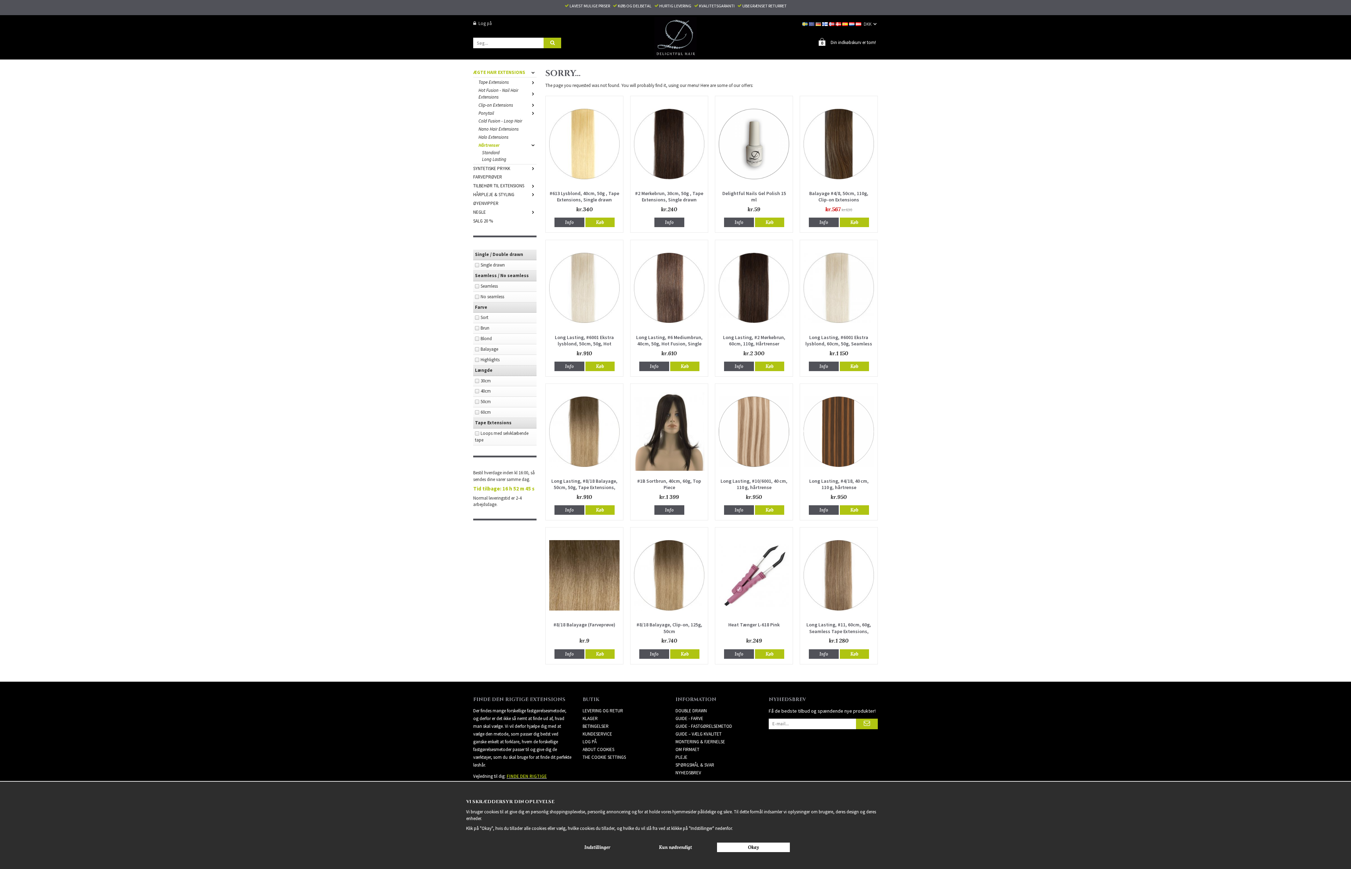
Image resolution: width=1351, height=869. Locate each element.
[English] (812, 23)
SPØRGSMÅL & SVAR (695, 765)
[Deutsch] (819, 23)
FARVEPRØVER (487, 177)
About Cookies (598, 749)
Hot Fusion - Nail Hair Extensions (498, 93)
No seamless (492, 297)
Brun (485, 328)
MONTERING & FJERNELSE (700, 742)
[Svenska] (805, 23)
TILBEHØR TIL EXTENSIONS (498, 186)
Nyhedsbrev (688, 773)
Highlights (490, 360)
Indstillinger (597, 847)
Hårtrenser (489, 145)
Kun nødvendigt (675, 847)
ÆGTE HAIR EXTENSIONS (499, 72)
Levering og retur (603, 711)
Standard (491, 153)
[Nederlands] (852, 23)
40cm (486, 391)
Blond (486, 339)
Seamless (489, 286)
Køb (600, 222)
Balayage (489, 349)
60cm (486, 412)
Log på (485, 23)
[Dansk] (839, 23)
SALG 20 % (483, 221)
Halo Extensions (493, 137)
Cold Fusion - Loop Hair (500, 121)
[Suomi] (825, 23)
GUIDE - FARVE (689, 718)
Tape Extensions (493, 82)
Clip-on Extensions (495, 105)
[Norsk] (832, 23)
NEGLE (479, 212)
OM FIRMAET (687, 749)
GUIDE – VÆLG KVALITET (699, 734)
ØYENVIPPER (486, 203)
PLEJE (681, 757)
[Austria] (859, 23)
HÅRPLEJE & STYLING (493, 195)
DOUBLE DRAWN (691, 711)
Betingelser (596, 726)
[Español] (845, 23)
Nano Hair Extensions (498, 129)
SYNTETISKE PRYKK (491, 168)
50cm (486, 402)
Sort (484, 317)
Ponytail (486, 113)
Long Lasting (494, 159)
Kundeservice (597, 734)
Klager (590, 718)
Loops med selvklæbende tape (501, 436)
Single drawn (493, 265)
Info (569, 222)
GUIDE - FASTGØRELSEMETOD (704, 726)
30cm (486, 381)
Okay (753, 847)
